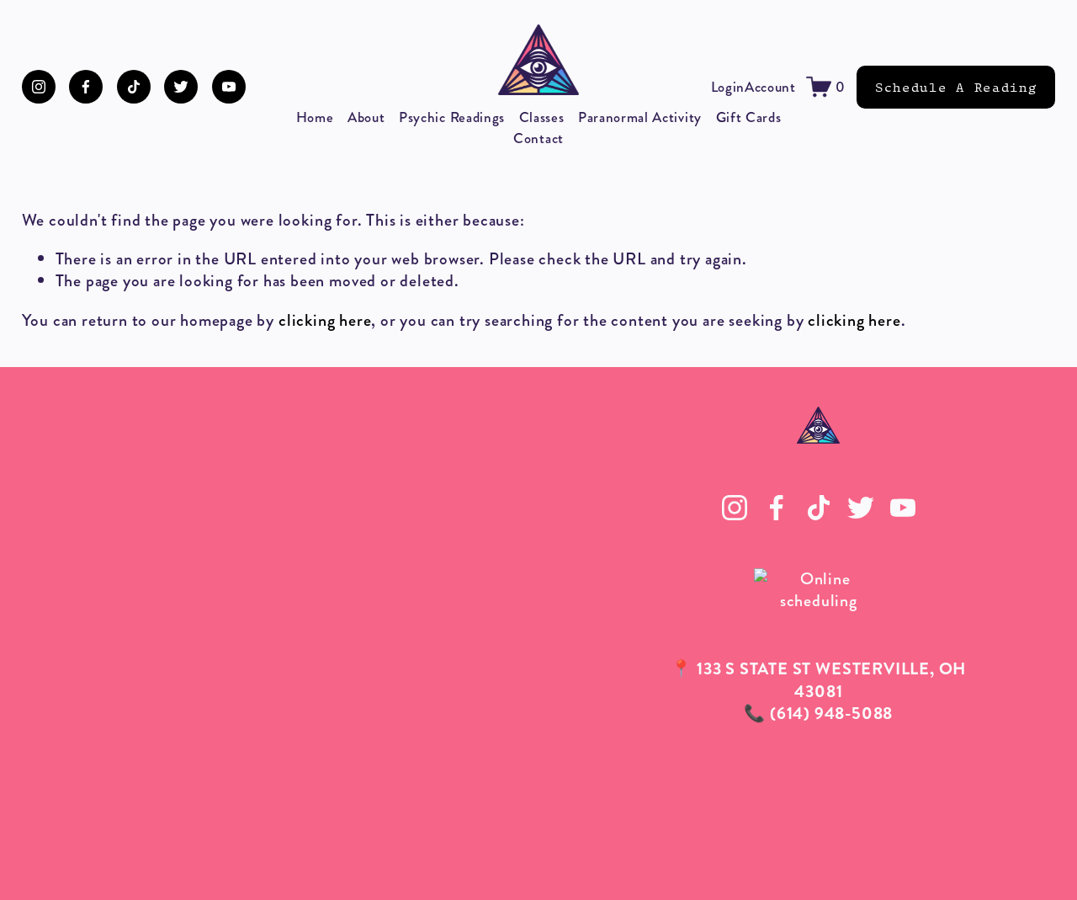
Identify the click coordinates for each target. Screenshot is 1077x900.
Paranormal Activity (640, 117)
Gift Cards (749, 117)
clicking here (325, 320)
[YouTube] (229, 87)
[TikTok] (134, 87)
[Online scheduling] (818, 600)
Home (315, 117)
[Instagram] (39, 87)
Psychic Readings (452, 117)
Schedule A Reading (956, 87)
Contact (538, 138)
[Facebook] (86, 87)
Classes (542, 117)
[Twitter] (181, 87)
